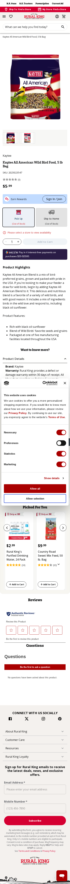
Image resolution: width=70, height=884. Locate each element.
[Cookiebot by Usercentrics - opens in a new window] (43, 383)
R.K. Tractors (25, 3)
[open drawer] (4, 16)
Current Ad (57, 3)
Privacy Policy (17, 412)
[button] (35, 359)
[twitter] (27, 719)
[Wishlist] (10, 16)
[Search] (63, 27)
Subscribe (35, 820)
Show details (51, 478)
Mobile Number (15, 801)
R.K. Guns (11, 3)
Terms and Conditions (29, 851)
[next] (63, 527)
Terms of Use (56, 417)
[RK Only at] (19, 530)
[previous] (7, 527)
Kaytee (7, 156)
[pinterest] (60, 719)
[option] (10, 138)
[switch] (61, 443)
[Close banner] (65, 383)
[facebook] (10, 719)
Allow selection (35, 498)
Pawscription (42, 3)
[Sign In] (57, 16)
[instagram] (43, 719)
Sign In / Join (54, 199)
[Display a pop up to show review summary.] (59, 565)
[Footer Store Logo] (35, 864)
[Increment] (18, 242)
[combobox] (35, 26)
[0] (63, 16)
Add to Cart (18, 584)
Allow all (35, 488)
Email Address (14, 782)
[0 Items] (63, 16)
